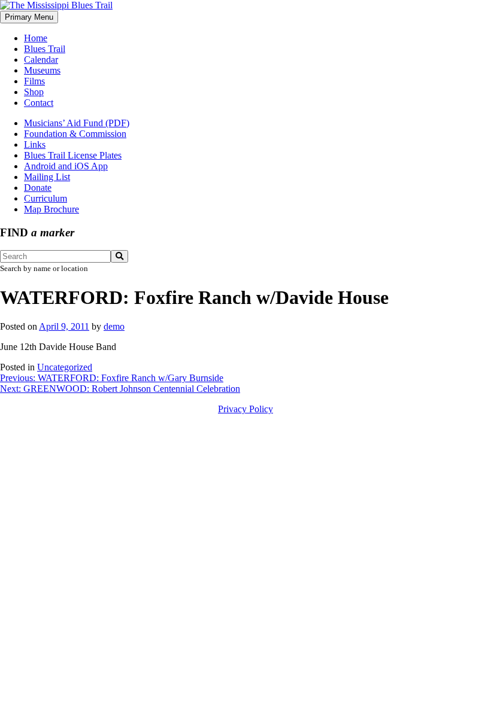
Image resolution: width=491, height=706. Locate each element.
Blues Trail (44, 49)
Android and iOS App (66, 166)
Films (34, 81)
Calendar (41, 59)
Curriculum (45, 198)
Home (35, 38)
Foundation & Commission (75, 134)
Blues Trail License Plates (73, 155)
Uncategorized (64, 367)
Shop (34, 92)
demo (114, 326)
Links (35, 144)
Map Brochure (51, 209)
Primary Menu (29, 17)
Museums (42, 70)
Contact (38, 103)
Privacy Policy (245, 409)
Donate (37, 187)
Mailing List (47, 177)
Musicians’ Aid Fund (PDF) (76, 123)
